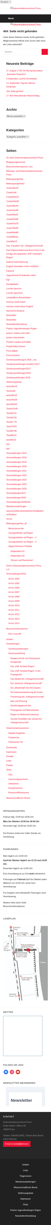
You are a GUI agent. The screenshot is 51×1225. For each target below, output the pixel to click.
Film (10, 775)
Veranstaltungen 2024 (16, 484)
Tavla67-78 (11, 422)
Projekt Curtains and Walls (18, 342)
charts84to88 (12, 232)
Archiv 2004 (13, 579)
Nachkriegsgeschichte (20, 705)
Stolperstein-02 (17, 556)
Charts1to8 (11, 192)
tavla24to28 (11, 400)
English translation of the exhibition (22, 266)
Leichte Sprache (13, 288)
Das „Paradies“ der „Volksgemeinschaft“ (24, 246)
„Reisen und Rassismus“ (21, 560)
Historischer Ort (15, 742)
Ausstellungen (13, 644)
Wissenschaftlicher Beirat (18, 798)
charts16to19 (12, 188)
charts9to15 (11, 241)
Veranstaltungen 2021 (16, 471)
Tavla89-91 (11, 435)
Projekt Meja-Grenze (15, 346)
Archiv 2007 (13, 592)
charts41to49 (12, 210)
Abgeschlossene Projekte (20, 546)
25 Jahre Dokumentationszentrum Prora (24, 158)
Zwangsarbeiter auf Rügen (20, 533)
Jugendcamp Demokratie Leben (21, 275)
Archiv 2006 (13, 588)
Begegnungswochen (16, 162)
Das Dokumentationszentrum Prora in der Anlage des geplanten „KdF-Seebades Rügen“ (25, 254)
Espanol (10, 271)
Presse (9, 765)
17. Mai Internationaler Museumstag (22, 96)
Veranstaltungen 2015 (16, 453)
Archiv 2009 (13, 601)
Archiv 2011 (13, 610)
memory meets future (16, 302)
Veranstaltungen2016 (16, 574)
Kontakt (9, 756)
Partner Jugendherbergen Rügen (21, 328)
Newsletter (11, 315)
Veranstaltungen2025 (16, 497)
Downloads (11, 747)
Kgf (7, 280)
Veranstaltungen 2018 (16, 457)
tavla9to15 (11, 440)
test (8, 444)
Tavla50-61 (11, 413)
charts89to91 (12, 237)
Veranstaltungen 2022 (16, 475)
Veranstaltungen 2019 (16, 462)
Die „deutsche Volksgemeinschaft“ (26, 683)
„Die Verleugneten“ (15, 91)
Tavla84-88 (11, 431)
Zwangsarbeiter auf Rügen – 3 (22, 542)
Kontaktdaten (12, 284)
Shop (8, 770)
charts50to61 (12, 215)
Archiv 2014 (13, 623)
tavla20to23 (11, 395)
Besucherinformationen (17, 629)
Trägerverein (25, 1176)
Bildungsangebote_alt (16, 523)
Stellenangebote (14, 382)
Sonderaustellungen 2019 (18, 377)
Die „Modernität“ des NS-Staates (25, 688)
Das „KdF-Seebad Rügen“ (22, 666)
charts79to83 (12, 228)
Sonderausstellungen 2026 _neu (21, 360)
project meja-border (15, 337)
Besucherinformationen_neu (19, 167)
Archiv (9, 519)
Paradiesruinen (15, 788)
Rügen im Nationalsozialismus (24, 714)
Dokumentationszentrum (17, 728)
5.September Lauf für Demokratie (21, 79)
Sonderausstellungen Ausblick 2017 (23, 364)
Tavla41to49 (12, 409)
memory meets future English (19, 306)
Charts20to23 (12, 197)
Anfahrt (9, 639)
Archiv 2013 (13, 619)
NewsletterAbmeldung (16, 324)
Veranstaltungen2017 (16, 493)
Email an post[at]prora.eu (16, 1144)
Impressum (11, 752)
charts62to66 (12, 219)
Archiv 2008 (13, 597)
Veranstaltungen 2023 (16, 480)
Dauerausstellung (16, 653)
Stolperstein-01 (17, 551)
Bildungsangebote (14, 179)
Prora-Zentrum (13, 355)
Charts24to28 (12, 201)
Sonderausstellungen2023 (18, 373)
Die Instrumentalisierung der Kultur (26, 692)
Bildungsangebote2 (15, 183)
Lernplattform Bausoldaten (18, 297)
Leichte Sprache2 (14, 293)
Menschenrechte (16, 528)
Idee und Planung (18, 701)
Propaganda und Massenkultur (24, 710)
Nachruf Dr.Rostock (15, 311)
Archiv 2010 (13, 605)
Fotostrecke (13, 737)
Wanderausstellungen (16, 506)
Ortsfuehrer (13, 784)
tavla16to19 (11, 386)
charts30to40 (12, 206)
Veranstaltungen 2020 (16, 466)
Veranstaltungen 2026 (16, 489)
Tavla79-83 (11, 426)
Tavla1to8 (10, 391)
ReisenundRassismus (18, 792)
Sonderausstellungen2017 (18, 369)
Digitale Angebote (16, 733)
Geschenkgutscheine (18, 779)
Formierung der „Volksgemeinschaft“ (27, 697)
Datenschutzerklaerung (17, 262)
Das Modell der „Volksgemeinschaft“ (27, 679)
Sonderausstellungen (18, 649)
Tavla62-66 (11, 417)
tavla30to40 (11, 404)
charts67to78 (12, 223)
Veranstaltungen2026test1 (18, 502)
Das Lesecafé (14, 634)
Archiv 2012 (13, 614)
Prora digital (12, 351)
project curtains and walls (18, 333)
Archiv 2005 (13, 583)
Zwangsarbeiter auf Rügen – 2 (22, 537)
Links (8, 761)
